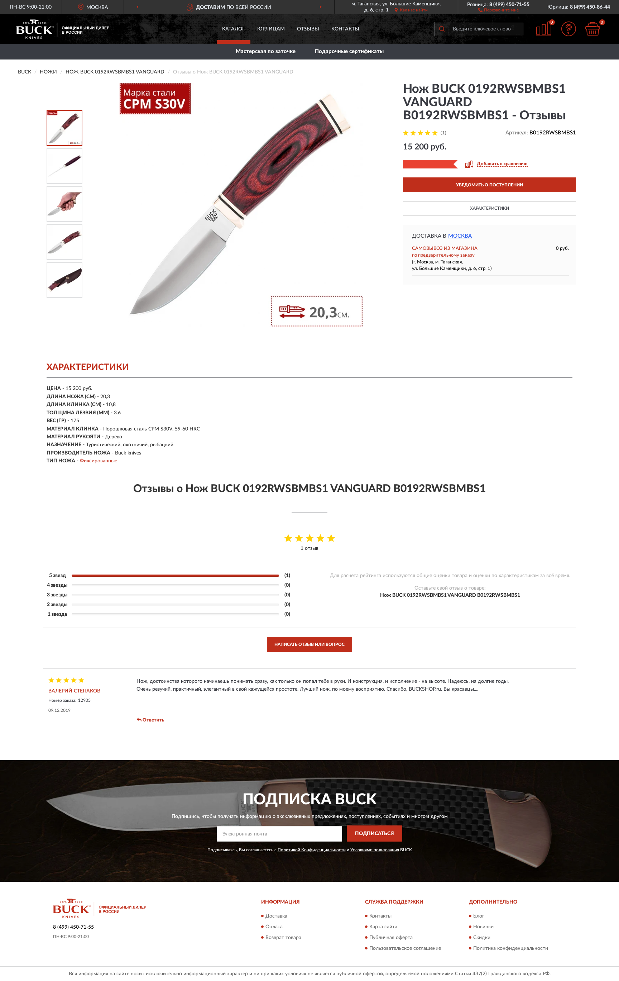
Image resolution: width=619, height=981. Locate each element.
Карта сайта (383, 926)
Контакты (345, 29)
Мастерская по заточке (266, 51)
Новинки (483, 926)
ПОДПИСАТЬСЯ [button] (374, 833)
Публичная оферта (391, 937)
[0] (593, 29)
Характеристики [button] (489, 208)
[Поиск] (442, 29)
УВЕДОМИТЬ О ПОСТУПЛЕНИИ (489, 185)
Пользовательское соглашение (405, 948)
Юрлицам (271, 29)
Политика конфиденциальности (510, 948)
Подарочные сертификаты (349, 51)
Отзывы (308, 29)
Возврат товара (283, 937)
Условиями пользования (374, 850)
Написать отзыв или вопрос (309, 644)
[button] (498, 10)
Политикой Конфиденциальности (312, 850)
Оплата (274, 926)
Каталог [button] (233, 29)
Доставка (276, 916)
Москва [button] (460, 236)
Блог (478, 916)
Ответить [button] (153, 720)
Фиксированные (98, 460)
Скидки (481, 937)
